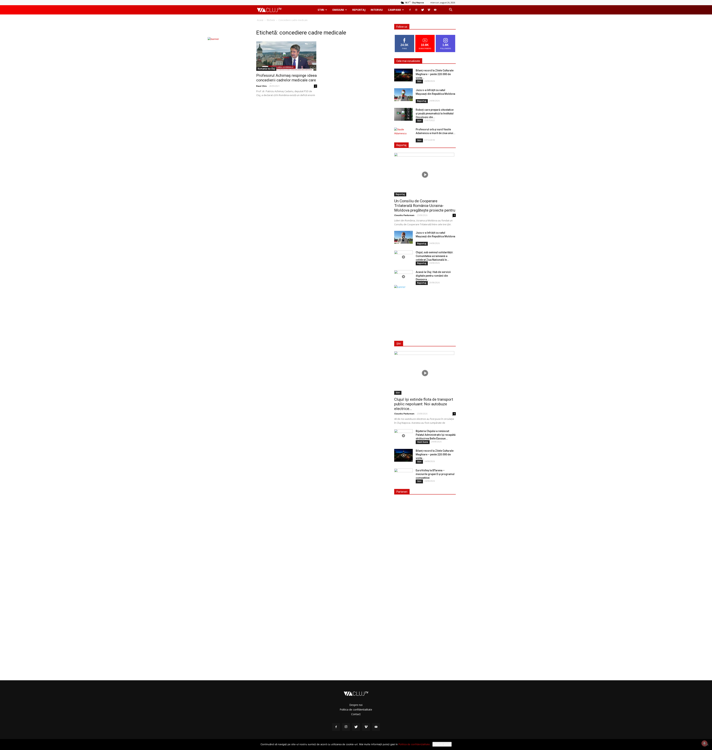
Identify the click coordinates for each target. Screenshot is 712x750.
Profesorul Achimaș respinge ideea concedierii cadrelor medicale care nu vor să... (286, 80)
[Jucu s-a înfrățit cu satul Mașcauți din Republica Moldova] (403, 94)
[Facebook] (410, 9)
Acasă (260, 20)
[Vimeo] (429, 9)
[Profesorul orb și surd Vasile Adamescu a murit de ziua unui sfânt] (403, 134)
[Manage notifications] (704, 743)
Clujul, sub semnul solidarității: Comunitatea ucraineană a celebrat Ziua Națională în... (434, 256)
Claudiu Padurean (404, 215)
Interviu (377, 9)
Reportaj (358, 9)
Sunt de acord (442, 744)
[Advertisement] (424, 312)
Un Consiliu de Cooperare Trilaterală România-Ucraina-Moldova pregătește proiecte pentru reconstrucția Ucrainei (424, 208)
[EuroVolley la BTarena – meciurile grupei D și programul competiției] (403, 475)
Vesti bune (422, 442)
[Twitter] (422, 9)
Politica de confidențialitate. (414, 744)
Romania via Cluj (266, 68)
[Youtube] (435, 9)
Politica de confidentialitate (356, 709)
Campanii (394, 9)
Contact (356, 714)
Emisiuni (338, 9)
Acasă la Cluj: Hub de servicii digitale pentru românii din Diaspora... (433, 276)
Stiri (321, 9)
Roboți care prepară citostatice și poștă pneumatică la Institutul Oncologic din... (435, 113)
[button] (450, 10)
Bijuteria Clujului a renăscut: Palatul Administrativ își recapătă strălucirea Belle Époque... (436, 435)
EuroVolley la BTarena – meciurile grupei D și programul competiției (435, 474)
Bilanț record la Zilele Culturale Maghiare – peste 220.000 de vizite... (435, 74)
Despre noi (355, 705)
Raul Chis (261, 86)
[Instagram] (416, 9)
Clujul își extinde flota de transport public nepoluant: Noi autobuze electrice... (423, 404)
